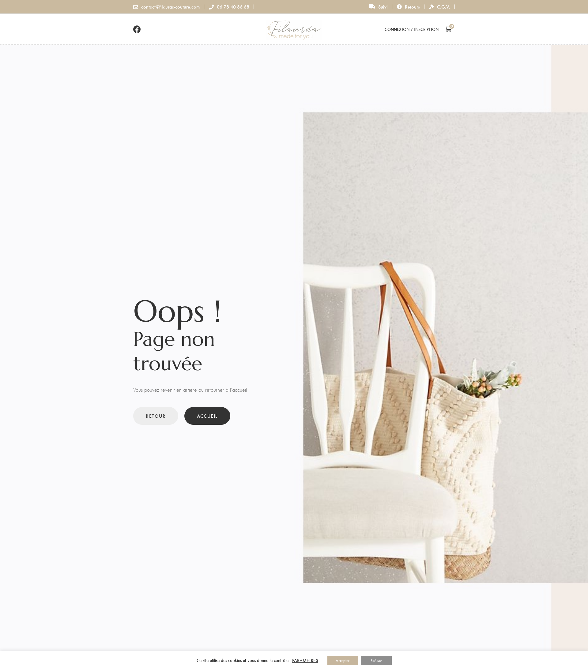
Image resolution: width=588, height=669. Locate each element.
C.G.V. (443, 6)
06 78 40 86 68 (233, 6)
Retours (412, 6)
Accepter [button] (342, 660)
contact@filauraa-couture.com (170, 6)
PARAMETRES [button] (305, 660)
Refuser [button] (376, 660)
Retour (156, 416)
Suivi (383, 6)
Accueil (207, 416)
